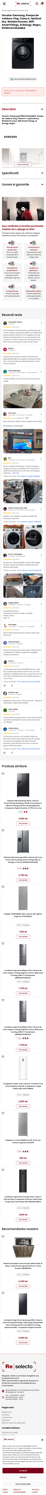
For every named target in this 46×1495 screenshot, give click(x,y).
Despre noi (6, 1412)
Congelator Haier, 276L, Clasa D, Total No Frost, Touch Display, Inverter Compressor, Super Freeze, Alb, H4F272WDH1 (23, 1086)
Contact (5, 1415)
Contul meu (7, 1417)
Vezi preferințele (23, 1484)
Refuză (23, 1477)
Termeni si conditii (10, 1432)
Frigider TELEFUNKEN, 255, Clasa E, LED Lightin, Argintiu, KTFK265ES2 (23, 915)
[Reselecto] (23, 3)
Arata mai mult (23, 164)
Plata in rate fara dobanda (13, 1423)
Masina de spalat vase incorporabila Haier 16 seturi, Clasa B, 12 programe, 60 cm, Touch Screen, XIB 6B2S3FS (23, 1265)
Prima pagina (7, 10)
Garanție (6, 1420)
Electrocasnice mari (20, 10)
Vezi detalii (23, 823)
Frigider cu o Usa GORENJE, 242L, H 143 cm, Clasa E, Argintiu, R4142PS (23, 1141)
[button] (42, 1440)
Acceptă (23, 1470)
